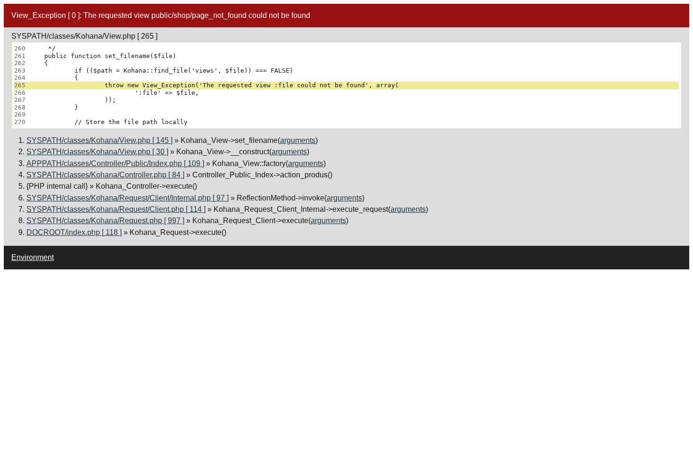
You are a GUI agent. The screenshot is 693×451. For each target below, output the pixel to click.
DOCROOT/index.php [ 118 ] (74, 232)
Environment (32, 257)
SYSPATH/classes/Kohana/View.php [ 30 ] (97, 152)
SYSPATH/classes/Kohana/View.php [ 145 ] (99, 140)
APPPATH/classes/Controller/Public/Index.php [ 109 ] (115, 163)
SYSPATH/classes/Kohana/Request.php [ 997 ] (105, 221)
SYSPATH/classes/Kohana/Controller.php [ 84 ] (105, 175)
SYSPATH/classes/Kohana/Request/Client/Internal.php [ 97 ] (127, 198)
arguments (297, 140)
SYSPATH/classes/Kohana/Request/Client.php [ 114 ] (116, 209)
